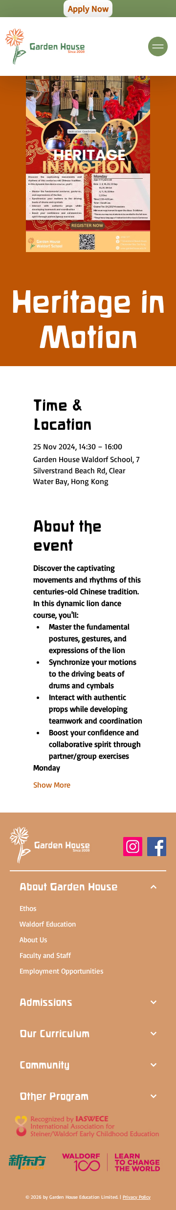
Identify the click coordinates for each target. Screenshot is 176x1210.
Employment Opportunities (62, 971)
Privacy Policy (137, 1197)
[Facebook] (156, 846)
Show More (51, 785)
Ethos (28, 908)
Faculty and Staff (45, 955)
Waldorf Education (48, 924)
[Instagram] (132, 846)
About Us (33, 939)
